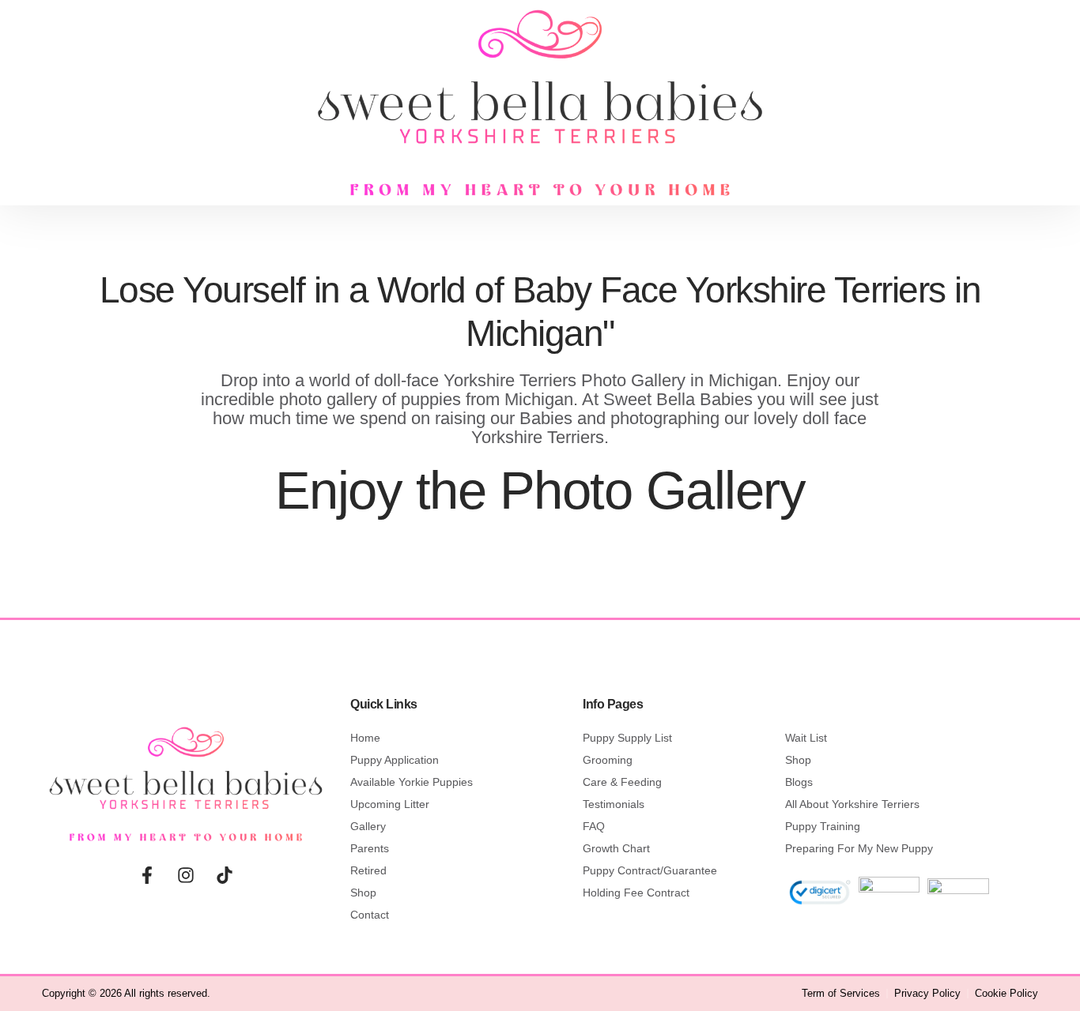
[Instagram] (185, 875)
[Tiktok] (224, 875)
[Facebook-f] (147, 875)
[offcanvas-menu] (150, 95)
